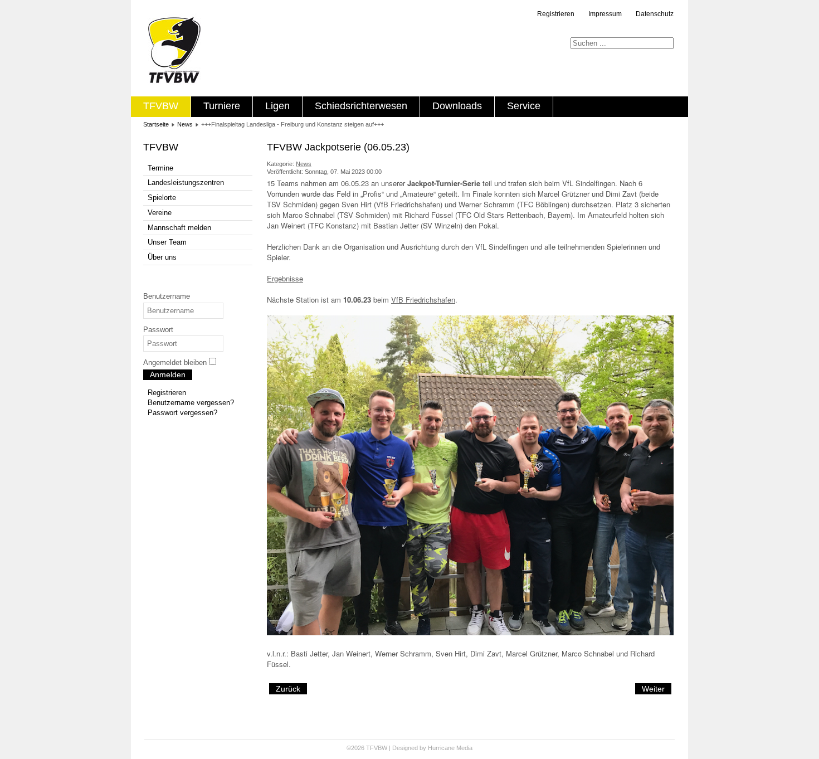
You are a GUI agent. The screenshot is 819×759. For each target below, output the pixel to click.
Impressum (605, 14)
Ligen (277, 105)
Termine (160, 168)
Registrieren (555, 14)
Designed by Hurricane (424, 748)
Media (464, 748)
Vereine (160, 212)
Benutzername (166, 296)
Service (523, 105)
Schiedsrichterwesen (361, 105)
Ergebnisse (285, 278)
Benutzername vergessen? (191, 402)
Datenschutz (655, 14)
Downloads (457, 105)
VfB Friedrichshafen (423, 299)
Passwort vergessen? (182, 412)
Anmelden (168, 374)
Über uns (162, 257)
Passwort (158, 329)
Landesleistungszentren (186, 182)
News (185, 124)
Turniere (221, 105)
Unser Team (167, 242)
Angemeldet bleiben (175, 362)
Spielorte (162, 197)
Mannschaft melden (179, 227)
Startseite (156, 124)
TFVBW (160, 105)
